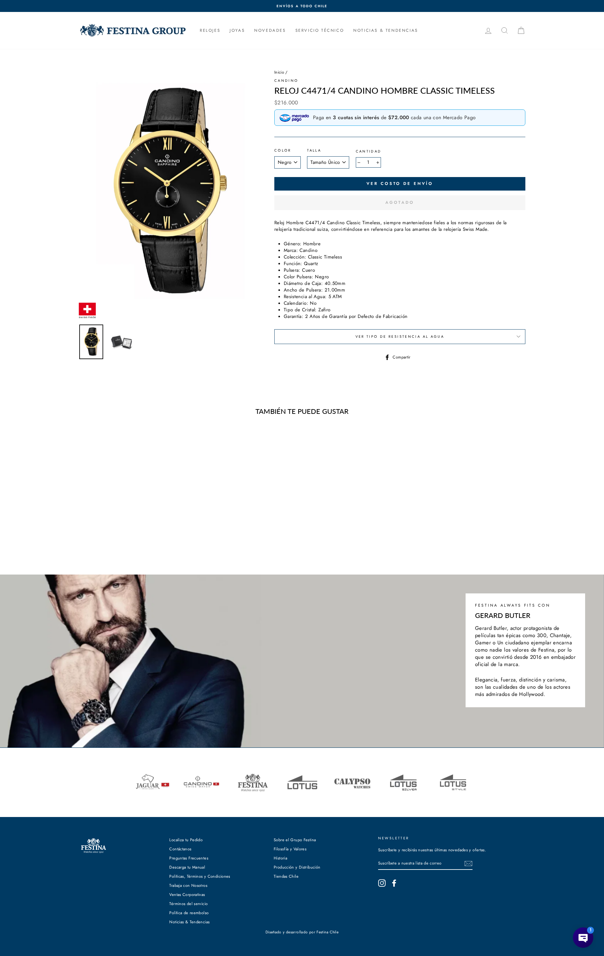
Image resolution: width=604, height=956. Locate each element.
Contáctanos (180, 849)
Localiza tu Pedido (186, 840)
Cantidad (369, 151)
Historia (280, 858)
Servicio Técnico (319, 30)
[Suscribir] (468, 863)
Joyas (237, 30)
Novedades (270, 30)
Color (282, 150)
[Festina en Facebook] (394, 883)
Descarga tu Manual (187, 867)
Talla (314, 150)
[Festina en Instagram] (382, 883)
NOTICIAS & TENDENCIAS (385, 30)
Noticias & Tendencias (189, 922)
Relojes (210, 30)
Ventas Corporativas (187, 895)
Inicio (279, 72)
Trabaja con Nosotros (188, 885)
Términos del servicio (188, 904)
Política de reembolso (189, 913)
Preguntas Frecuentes (188, 858)
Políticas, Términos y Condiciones (199, 876)
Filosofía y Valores (290, 849)
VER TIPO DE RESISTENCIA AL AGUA (400, 336)
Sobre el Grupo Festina (295, 840)
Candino (286, 80)
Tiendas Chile (286, 876)
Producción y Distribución (297, 867)
